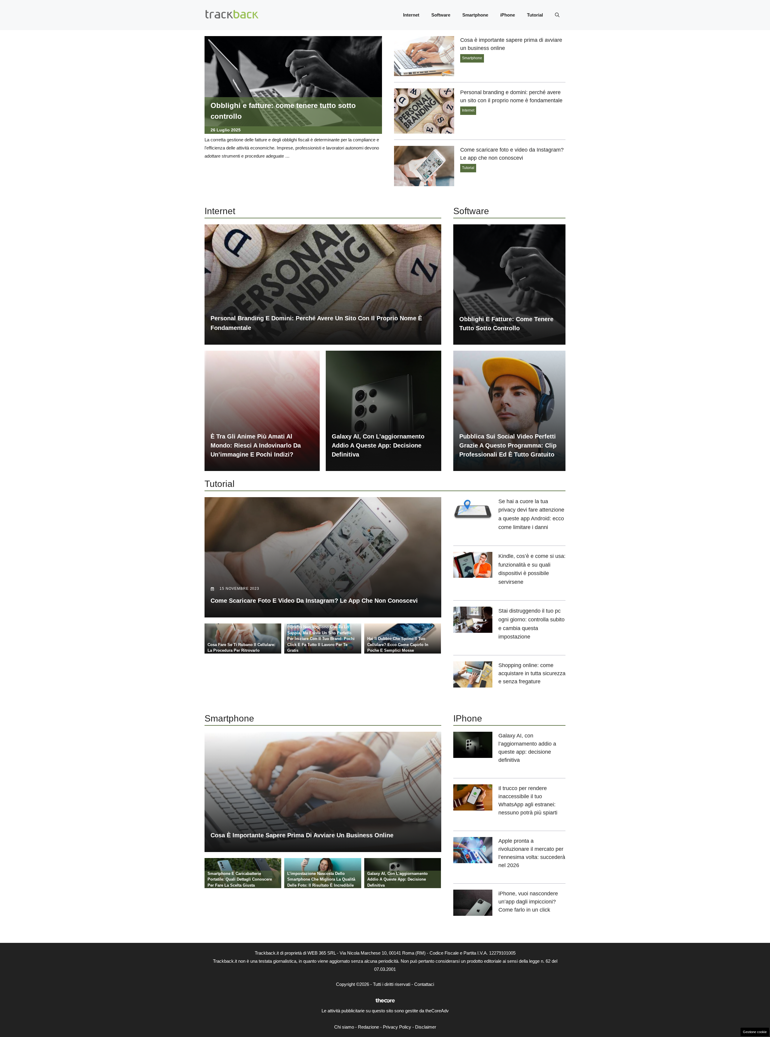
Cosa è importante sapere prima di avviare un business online (302, 835)
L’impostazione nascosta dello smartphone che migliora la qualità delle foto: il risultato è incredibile (321, 879)
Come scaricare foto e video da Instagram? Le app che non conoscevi (314, 600)
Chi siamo (344, 1026)
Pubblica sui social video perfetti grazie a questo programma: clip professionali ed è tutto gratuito (507, 445)
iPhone (507, 14)
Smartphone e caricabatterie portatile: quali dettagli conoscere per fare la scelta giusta (240, 879)
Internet (411, 14)
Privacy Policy (397, 1026)
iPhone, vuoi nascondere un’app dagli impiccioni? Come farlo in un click (528, 902)
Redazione (368, 1026)
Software (440, 14)
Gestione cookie (755, 1032)
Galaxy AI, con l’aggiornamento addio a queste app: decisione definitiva (378, 445)
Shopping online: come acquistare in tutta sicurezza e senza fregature (531, 673)
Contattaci (424, 984)
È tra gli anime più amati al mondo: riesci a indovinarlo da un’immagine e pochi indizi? (256, 445)
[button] (557, 15)
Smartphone (475, 14)
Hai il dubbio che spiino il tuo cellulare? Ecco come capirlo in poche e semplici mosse (397, 644)
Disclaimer (425, 1026)
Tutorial (535, 14)
